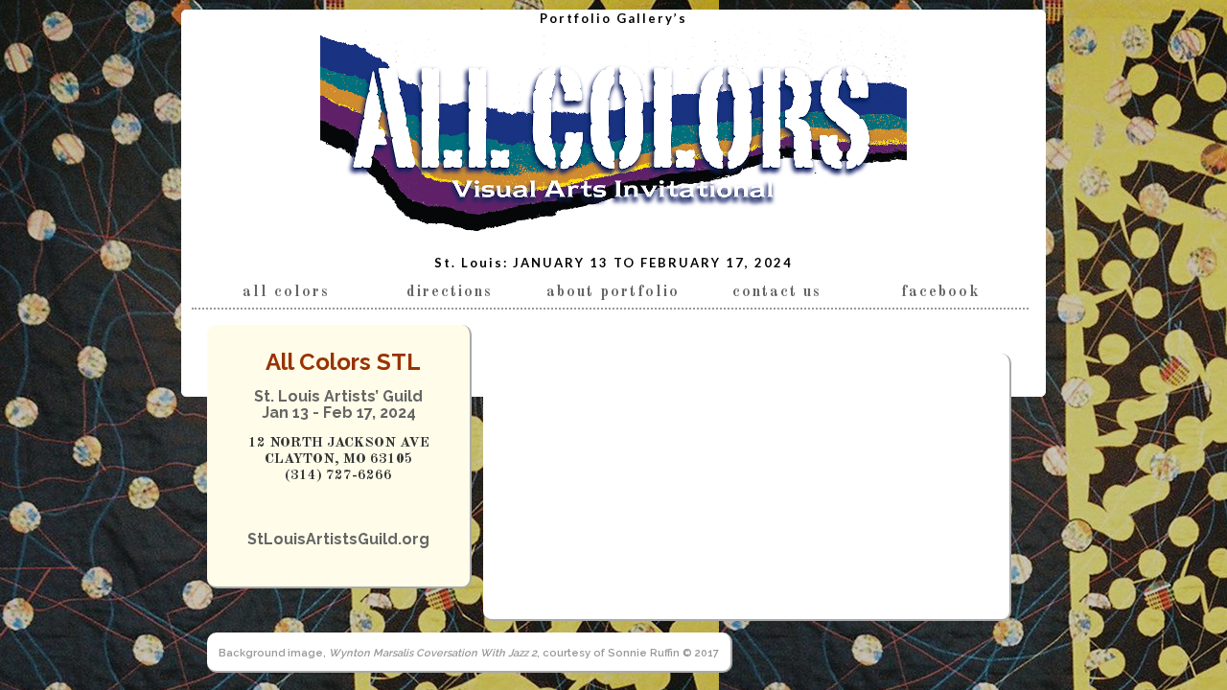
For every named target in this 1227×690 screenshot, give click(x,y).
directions (449, 292)
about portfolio (613, 292)
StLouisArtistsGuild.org (338, 539)
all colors (286, 292)
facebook (941, 292)
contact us (777, 292)
